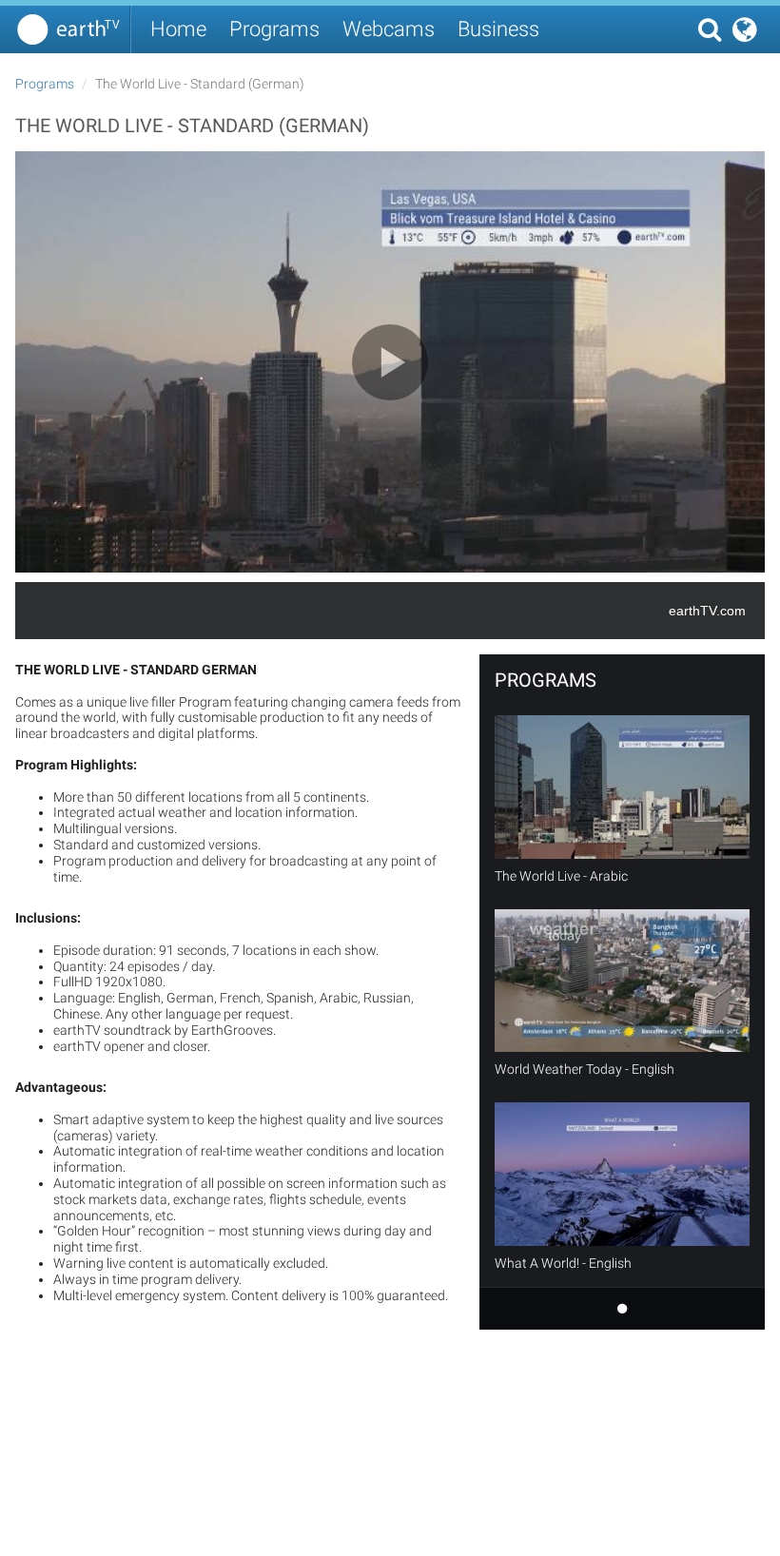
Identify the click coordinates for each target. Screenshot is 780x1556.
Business (498, 29)
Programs (274, 29)
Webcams (388, 29)
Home (178, 29)
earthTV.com (707, 610)
